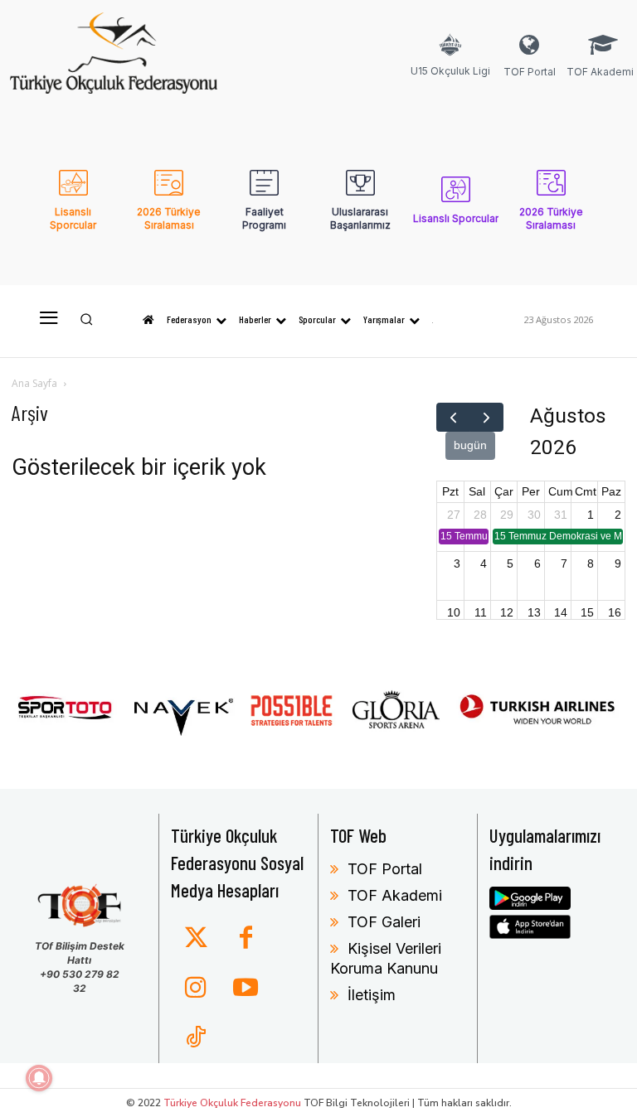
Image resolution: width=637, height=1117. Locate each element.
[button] (87, 319)
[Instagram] (196, 988)
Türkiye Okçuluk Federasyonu (232, 1103)
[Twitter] (196, 939)
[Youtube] (245, 988)
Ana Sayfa (34, 383)
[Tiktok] (196, 1038)
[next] (486, 417)
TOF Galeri (384, 922)
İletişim (372, 994)
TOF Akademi (395, 895)
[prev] (453, 417)
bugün (470, 445)
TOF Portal (385, 869)
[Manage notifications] (39, 1078)
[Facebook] (245, 939)
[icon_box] (450, 66)
